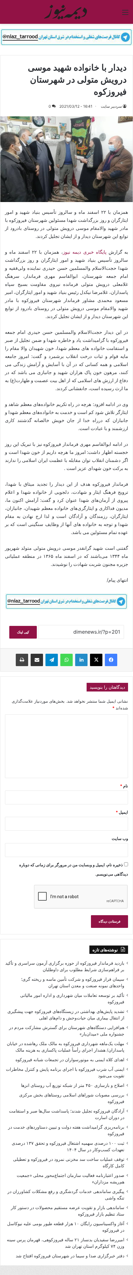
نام (124, 785)
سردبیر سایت (111, 106)
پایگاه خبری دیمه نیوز (84, 252)
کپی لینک (23, 632)
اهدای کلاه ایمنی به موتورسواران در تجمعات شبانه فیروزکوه (69, 1059)
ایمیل (122, 812)
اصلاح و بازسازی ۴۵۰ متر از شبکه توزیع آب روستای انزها (72, 1085)
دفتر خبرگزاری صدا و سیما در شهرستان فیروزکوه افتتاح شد (70, 1255)
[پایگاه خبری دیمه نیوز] (66, 11)
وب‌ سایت (120, 838)
